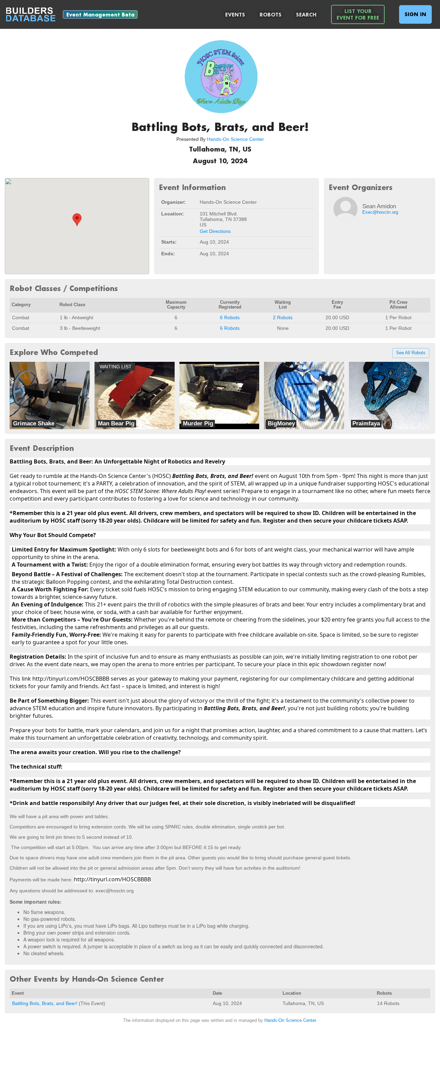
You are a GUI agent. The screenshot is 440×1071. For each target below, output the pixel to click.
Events (235, 14)
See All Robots (411, 353)
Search (306, 14)
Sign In (415, 14)
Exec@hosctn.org (380, 212)
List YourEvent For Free (358, 14)
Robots (271, 14)
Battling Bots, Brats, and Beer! (44, 1003)
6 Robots (230, 317)
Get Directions (215, 231)
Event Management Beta (100, 14)
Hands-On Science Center (235, 139)
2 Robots (283, 317)
